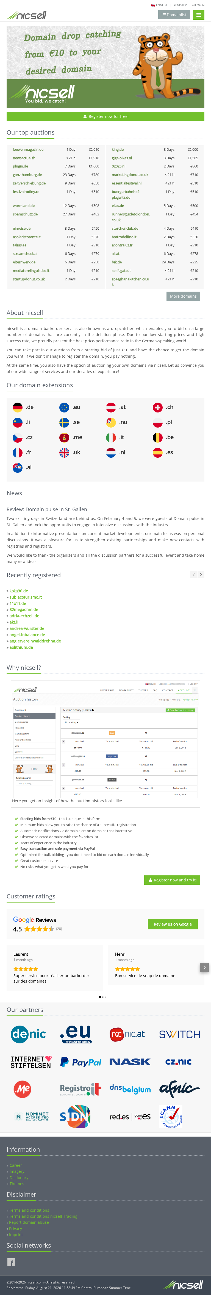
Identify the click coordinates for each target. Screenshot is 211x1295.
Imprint (16, 1234)
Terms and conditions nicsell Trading (43, 1216)
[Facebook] (11, 1262)
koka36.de (19, 590)
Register (180, 5)
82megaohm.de (24, 609)
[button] (6, 967)
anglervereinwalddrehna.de (35, 641)
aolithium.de (21, 647)
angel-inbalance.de (27, 634)
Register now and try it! (175, 880)
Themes (17, 1183)
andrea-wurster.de (27, 628)
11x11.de (18, 603)
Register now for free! (108, 116)
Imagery (17, 1171)
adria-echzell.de (24, 615)
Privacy (15, 1228)
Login (199, 5)
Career (16, 1165)
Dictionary (19, 1177)
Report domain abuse (29, 1222)
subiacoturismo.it (26, 597)
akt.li (14, 622)
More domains (183, 296)
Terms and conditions (29, 1210)
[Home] (26, 16)
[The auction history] (105, 740)
